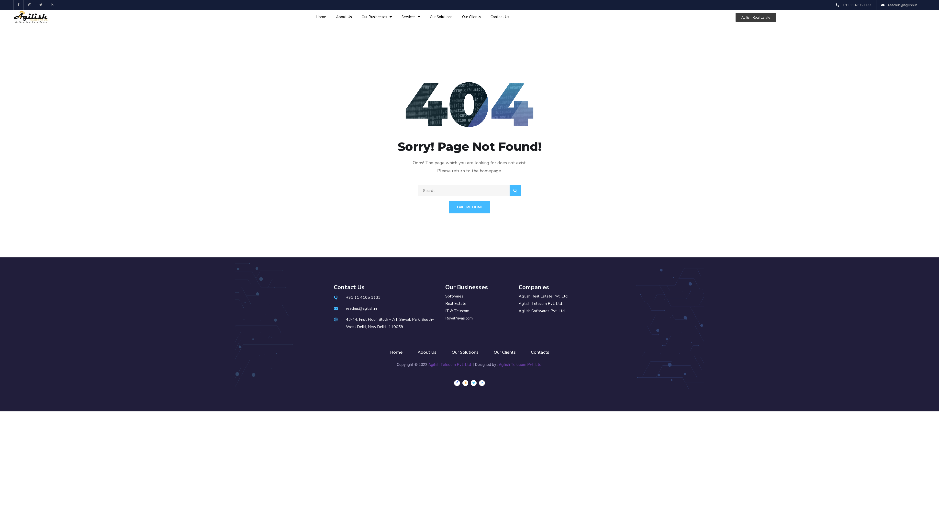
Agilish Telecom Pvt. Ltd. (450, 364)
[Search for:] (469, 190)
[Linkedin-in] (52, 5)
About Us (344, 16)
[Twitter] (41, 5)
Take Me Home (469, 207)
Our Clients (471, 16)
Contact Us (500, 16)
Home (321, 16)
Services (408, 16)
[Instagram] (30, 5)
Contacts (540, 352)
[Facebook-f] (19, 5)
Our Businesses (374, 16)
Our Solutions (441, 16)
